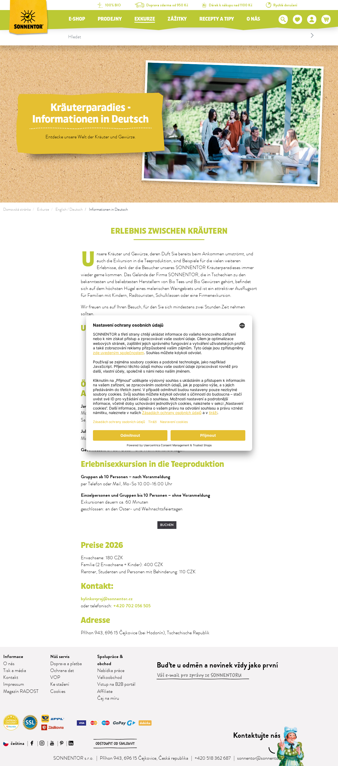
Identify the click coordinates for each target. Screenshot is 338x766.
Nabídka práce (110, 671)
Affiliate (104, 691)
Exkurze (144, 19)
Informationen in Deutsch (108, 209)
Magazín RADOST (21, 691)
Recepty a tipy (216, 19)
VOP (55, 677)
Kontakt (10, 677)
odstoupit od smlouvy (115, 743)
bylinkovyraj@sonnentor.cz (107, 598)
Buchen (166, 524)
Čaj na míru (108, 698)
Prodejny (110, 19)
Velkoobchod (109, 677)
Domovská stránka (17, 209)
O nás (253, 19)
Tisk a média (14, 671)
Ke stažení (59, 684)
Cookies (57, 691)
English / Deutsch (69, 209)
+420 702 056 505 (132, 606)
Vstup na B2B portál (116, 684)
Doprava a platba (66, 664)
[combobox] (191, 35)
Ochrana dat (62, 671)
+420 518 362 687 (213, 758)
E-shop (77, 19)
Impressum (13, 684)
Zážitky (177, 19)
